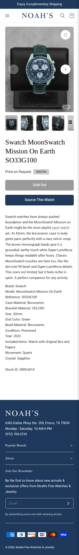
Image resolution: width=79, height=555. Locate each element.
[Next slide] (65, 69)
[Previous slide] (13, 69)
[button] (7, 16)
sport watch (60, 228)
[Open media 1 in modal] (65, 35)
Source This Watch (39, 200)
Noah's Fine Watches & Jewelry (35, 547)
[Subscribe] (68, 503)
